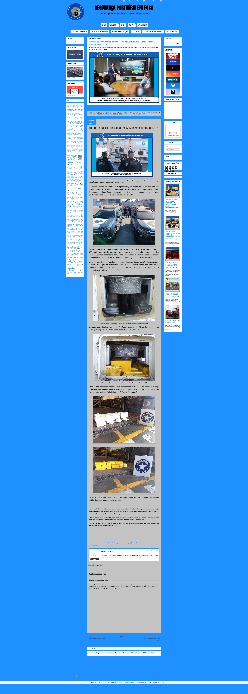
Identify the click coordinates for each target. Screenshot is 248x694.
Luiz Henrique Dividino (77, 169)
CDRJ (77, 124)
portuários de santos (72, 265)
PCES (68, 184)
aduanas (101, 112)
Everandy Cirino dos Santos (75, 154)
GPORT (73, 157)
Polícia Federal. (77, 190)
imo (82, 247)
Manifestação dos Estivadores (74, 176)
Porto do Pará (79, 199)
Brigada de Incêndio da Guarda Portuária (75, 122)
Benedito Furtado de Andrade (74, 119)
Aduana (96, 112)
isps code (73, 248)
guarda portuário (74, 247)
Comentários (171, 149)
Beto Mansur (70, 121)
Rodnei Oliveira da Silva (75, 210)
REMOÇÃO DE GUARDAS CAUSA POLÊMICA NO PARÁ (172, 321)
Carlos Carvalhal (107, 551)
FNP (81, 155)
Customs (115, 112)
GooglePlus (157, 551)
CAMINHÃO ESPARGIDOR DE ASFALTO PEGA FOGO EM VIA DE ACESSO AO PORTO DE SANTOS (172, 294)
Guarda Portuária (75, 162)
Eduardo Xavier (71, 150)
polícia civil (77, 250)
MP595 (75, 173)
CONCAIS (69, 129)
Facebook (152, 551)
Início (104, 25)
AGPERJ (72, 106)
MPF (81, 173)
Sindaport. (80, 217)
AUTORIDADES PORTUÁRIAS (79, 32)
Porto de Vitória (78, 197)
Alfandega (69, 107)
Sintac (68, 221)
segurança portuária (71, 270)
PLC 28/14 (69, 185)
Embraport (80, 150)
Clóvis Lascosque (77, 138)
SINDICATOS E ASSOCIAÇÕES (120, 32)
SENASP (69, 211)
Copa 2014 (78, 142)
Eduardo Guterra (77, 149)
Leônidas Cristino (71, 167)
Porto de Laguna (79, 193)
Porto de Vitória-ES (75, 198)
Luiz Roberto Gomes (75, 171)
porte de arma (79, 253)
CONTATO (131, 25)
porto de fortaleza (78, 255)
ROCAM (79, 201)
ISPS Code (145, 653)
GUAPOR (71, 159)
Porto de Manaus (74, 194)
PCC (78, 183)
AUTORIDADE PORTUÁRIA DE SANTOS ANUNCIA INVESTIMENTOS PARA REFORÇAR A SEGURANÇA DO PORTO (172, 203)
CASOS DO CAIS (142, 25)
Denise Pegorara (71, 146)
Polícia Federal (76, 189)
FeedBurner (176, 135)
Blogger (145, 682)
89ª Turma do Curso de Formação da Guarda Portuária (75, 105)
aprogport (69, 235)
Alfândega (108, 112)
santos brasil (77, 267)
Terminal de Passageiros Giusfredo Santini (75, 225)
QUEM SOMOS (113, 25)
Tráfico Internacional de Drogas (75, 228)
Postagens (170, 147)
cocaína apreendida (75, 240)
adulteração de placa (72, 232)
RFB (90, 114)
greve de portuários (72, 244)
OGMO (71, 180)
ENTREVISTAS (136, 32)
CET (68, 126)
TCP (94, 114)
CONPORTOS (71, 130)
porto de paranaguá (124, 112)
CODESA (76, 126)
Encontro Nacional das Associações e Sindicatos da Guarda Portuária (75, 153)
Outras (152, 653)
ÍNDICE (123, 25)
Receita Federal (135, 112)
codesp (69, 242)
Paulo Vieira (80, 187)
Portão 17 (72, 201)
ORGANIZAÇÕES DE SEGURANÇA (99, 32)
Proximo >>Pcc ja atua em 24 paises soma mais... (152, 638)
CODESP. (69, 128)
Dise (80, 147)
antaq (81, 232)
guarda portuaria (79, 246)
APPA (78, 106)
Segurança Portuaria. (73, 214)
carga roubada (79, 239)
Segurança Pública (72, 215)
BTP (79, 118)
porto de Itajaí (73, 254)
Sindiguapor (70, 220)
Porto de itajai (70, 199)
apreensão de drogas (75, 233)
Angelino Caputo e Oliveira (74, 111)
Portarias (117, 653)
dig (79, 243)
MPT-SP (78, 174)
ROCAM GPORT (72, 202)
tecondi (71, 273)
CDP (71, 124)
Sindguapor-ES (75, 219)
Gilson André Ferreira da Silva (74, 160)
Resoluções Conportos (96, 653)
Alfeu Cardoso (77, 107)
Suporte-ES (77, 221)
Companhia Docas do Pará (75, 140)
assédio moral (77, 235)
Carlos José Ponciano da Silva (75, 134)
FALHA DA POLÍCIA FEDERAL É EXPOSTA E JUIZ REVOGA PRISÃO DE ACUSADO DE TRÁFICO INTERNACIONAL (172, 265)
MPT (71, 174)
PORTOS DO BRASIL (172, 32)
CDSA (68, 125)
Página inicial (124, 636)
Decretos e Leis (108, 653)
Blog (147, 551)
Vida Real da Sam (119, 682)
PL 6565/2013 (77, 184)
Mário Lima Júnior (78, 179)
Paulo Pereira (72, 187)
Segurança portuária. (72, 216)
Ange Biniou (78, 110)
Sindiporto (78, 220)
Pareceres (125, 653)
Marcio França (70, 177)
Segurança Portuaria (75, 212)
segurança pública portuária (75, 272)
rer (158, 112)
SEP (75, 211)
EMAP (68, 149)
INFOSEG (75, 164)
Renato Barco (79, 209)
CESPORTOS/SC (77, 125)
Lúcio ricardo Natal (71, 172)
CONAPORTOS (77, 128)
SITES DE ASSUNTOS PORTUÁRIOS (153, 32)
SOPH (81, 211)
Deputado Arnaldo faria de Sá (75, 147)
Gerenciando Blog (129, 682)
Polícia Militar (70, 192)
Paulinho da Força (78, 185)
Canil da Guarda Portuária (75, 131)
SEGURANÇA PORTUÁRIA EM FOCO (124, 7)
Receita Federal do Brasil (149, 112)
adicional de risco (75, 231)
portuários (78, 264)
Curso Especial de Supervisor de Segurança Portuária (75, 144)
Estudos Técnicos (135, 653)
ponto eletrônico (71, 251)
